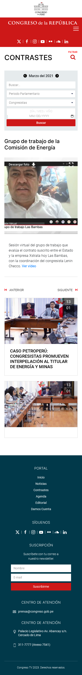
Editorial (41, 502)
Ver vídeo (29, 266)
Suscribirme (41, 586)
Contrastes (41, 490)
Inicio (41, 477)
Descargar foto (19, 164)
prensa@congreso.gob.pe (35, 611)
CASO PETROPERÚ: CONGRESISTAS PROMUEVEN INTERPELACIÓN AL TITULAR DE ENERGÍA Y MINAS (39, 358)
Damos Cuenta (41, 509)
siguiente (65, 290)
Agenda (41, 496)
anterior (16, 290)
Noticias (41, 483)
